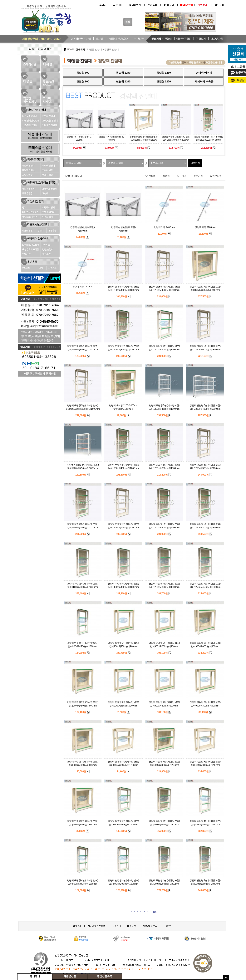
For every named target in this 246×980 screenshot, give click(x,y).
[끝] (155, 911)
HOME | (71, 49)
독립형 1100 (123, 72)
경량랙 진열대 (111, 49)
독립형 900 (82, 72)
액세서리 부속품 (203, 81)
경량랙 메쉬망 (204, 72)
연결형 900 (82, 81)
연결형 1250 (163, 81)
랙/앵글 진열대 (94, 49)
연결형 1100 (123, 81)
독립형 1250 (163, 72)
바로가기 (195, 163)
